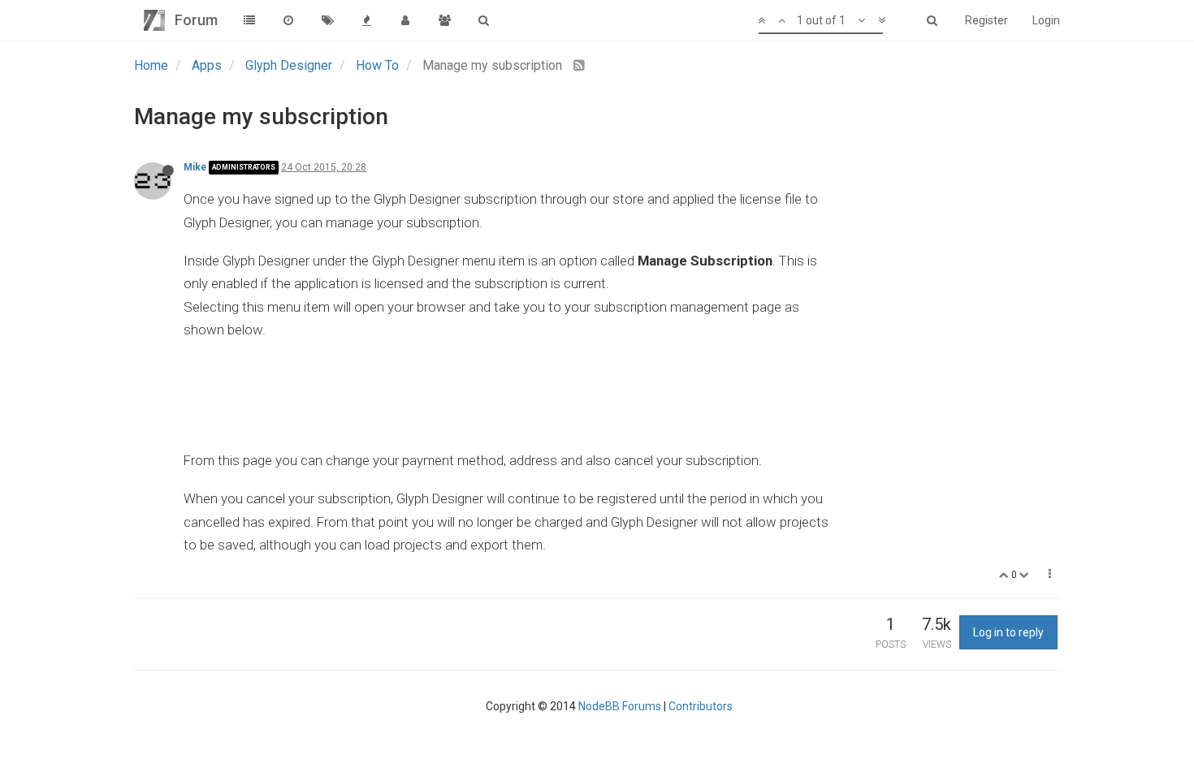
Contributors (700, 706)
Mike (195, 167)
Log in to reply (1008, 632)
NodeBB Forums (619, 706)
